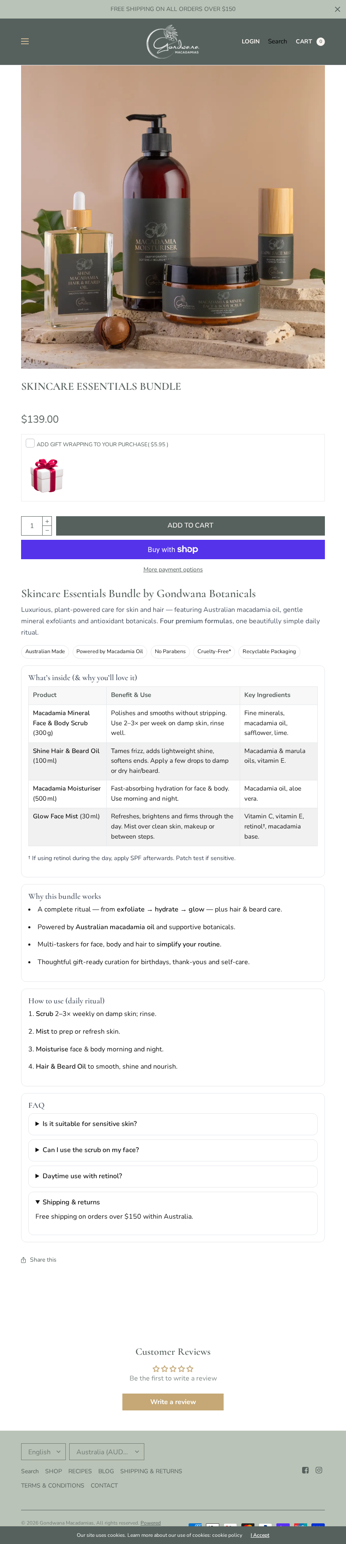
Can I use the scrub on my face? (91, 1150)
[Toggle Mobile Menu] (30, 41)
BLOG (106, 1471)
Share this (43, 1260)
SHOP (53, 1471)
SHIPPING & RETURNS (151, 1471)
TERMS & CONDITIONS (52, 1486)
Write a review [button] (173, 1402)
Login (251, 42)
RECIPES (80, 1471)
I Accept (260, 1535)
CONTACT (104, 1486)
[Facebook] (305, 1470)
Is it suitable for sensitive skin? (90, 1124)
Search (277, 41)
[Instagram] (319, 1470)
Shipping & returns (71, 1202)
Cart (304, 42)
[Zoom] (173, 217)
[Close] (337, 9)
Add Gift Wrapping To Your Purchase (102, 444)
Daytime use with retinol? (82, 1176)
